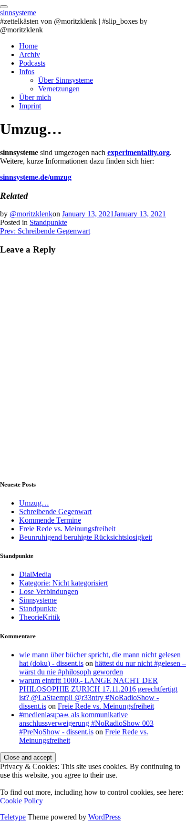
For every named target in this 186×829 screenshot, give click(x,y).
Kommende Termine (50, 520)
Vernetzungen (59, 89)
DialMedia (35, 574)
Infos (26, 72)
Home (28, 46)
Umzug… (34, 503)
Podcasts (32, 63)
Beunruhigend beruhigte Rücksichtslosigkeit (85, 537)
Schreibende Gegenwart (55, 511)
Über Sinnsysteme (65, 80)
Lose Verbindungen (48, 591)
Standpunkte (48, 222)
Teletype (13, 817)
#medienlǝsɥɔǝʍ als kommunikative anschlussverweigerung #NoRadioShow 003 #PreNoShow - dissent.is (86, 723)
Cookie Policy (21, 801)
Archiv (29, 54)
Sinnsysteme (38, 600)
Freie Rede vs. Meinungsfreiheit (67, 529)
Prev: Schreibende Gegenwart (45, 231)
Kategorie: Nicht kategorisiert (63, 583)
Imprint (30, 106)
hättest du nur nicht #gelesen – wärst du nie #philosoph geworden (102, 667)
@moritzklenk (31, 214)
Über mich (35, 97)
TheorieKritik (39, 617)
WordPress (104, 817)
